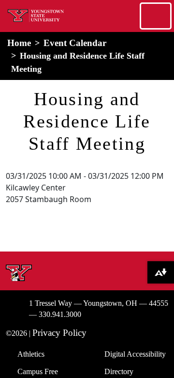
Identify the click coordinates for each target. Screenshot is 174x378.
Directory (118, 371)
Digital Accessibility (135, 354)
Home (19, 43)
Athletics (30, 354)
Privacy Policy (59, 333)
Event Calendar (75, 43)
